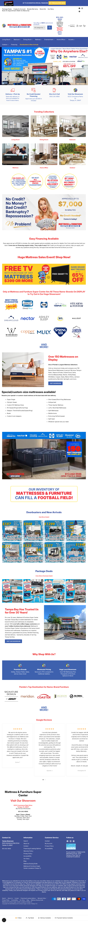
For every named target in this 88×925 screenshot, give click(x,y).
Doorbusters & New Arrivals (29, 44)
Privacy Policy (28, 852)
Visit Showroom (55, 382)
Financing (14, 44)
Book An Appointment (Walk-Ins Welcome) (15, 10)
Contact (26, 845)
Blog (25, 860)
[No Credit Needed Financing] (33, 94)
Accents (71, 39)
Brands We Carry (32, 9)
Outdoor (5, 44)
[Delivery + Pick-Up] (12, 94)
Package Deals (7, 9)
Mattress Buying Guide (30, 862)
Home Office (61, 39)
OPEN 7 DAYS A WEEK (60, 33)
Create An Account (19, 9)
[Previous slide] (4, 65)
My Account (48, 842)
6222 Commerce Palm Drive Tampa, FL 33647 (60, 23)
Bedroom (17, 39)
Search (26, 840)
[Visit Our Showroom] (75, 94)
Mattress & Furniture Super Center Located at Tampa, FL (17, 901)
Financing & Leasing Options (32, 847)
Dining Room (27, 39)
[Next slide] (83, 65)
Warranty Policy (28, 850)
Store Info (43, 9)
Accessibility (27, 855)
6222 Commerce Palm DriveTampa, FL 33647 (10, 842)
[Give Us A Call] (54, 94)
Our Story (51, 9)
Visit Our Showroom (13, 640)
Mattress (38, 39)
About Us (26, 842)
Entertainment (48, 39)
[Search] (49, 28)
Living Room (6, 39)
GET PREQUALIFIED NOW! (57, 3)
